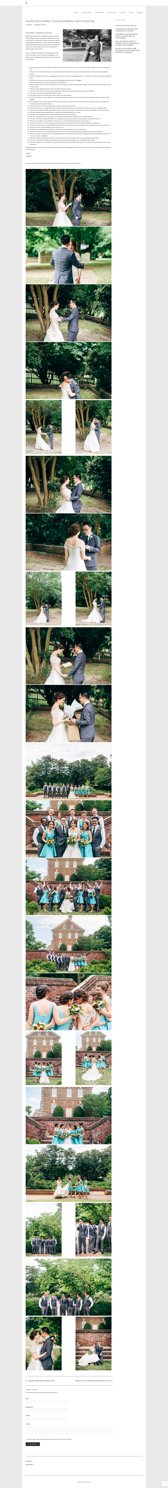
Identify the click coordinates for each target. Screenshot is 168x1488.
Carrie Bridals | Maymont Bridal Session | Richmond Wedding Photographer (126, 36)
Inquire (139, 12)
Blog (131, 12)
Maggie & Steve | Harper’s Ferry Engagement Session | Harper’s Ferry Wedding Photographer (127, 50)
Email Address (29, 1407)
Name (27, 1398)
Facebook (29, 1461)
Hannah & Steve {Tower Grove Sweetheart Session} (92, 1381)
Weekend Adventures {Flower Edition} (41, 1381)
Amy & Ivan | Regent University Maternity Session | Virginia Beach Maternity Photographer (127, 43)
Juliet (79, 1482)
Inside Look (111, 12)
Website (28, 1415)
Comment (28, 1424)
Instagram (29, 1464)
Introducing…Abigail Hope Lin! (125, 25)
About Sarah (87, 12)
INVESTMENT (99, 12)
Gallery (122, 12)
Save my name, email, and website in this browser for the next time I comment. (49, 1439)
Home (76, 12)
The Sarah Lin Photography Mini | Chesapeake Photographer (126, 30)
